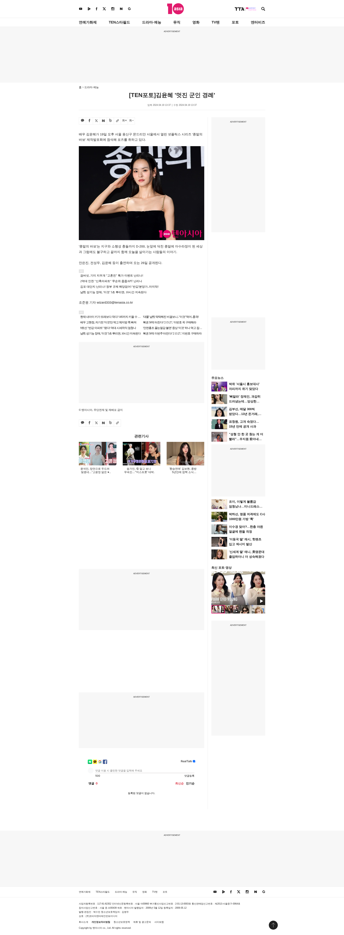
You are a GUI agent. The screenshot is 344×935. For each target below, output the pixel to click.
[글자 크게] (124, 120)
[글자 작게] (131, 120)
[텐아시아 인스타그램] (112, 8)
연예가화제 (88, 22)
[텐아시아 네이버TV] (89, 8)
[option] (238, 588)
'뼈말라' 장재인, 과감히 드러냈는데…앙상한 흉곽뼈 (245, 401)
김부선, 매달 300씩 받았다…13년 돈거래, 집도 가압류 (243, 414)
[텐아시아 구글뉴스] (129, 8)
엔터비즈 (258, 22)
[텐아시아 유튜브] (80, 8)
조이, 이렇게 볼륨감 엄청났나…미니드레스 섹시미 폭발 (244, 506)
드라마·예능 (151, 22)
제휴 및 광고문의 (142, 922)
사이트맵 (159, 922)
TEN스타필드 (119, 22)
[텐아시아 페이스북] (96, 8)
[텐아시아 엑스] (104, 8)
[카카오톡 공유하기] (82, 120)
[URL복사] (117, 120)
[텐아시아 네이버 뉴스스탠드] (121, 8)
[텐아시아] (175, 8)
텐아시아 (97, 928)
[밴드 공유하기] (110, 120)
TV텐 (216, 22)
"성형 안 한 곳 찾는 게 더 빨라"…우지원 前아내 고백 (246, 439)
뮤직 (176, 22)
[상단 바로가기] (273, 925)
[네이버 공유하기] (103, 120)
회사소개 (83, 922)
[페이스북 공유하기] (89, 120)
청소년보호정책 (122, 922)
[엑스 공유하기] (96, 120)
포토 (235, 22)
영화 (196, 22)
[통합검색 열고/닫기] (263, 9)
